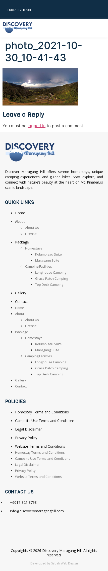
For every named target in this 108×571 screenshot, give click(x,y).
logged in (36, 125)
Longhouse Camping (50, 272)
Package (22, 242)
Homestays (33, 248)
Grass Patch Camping (51, 278)
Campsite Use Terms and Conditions (45, 420)
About (20, 221)
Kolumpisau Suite (48, 254)
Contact (21, 301)
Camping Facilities (38, 266)
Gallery (20, 293)
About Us (32, 227)
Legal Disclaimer (28, 429)
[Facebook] (99, 9)
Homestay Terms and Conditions (42, 412)
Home (20, 212)
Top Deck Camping (49, 284)
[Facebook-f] (11, 525)
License (31, 233)
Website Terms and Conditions (40, 446)
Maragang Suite (47, 260)
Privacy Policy (26, 437)
